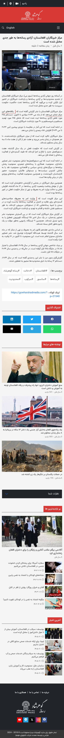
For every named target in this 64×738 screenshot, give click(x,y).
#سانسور (41, 279)
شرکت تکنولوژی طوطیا (23, 735)
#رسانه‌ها (54, 279)
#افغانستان (41, 271)
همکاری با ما (20, 692)
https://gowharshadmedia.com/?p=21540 (35, 294)
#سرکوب (28, 279)
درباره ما (45, 692)
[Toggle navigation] (58, 28)
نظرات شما (53, 494)
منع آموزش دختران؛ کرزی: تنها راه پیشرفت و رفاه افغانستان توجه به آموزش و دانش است (33, 387)
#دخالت (27, 271)
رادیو (24, 3)
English (11, 28)
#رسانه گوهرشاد (11, 271)
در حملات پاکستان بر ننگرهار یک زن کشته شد (41, 474)
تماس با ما (34, 692)
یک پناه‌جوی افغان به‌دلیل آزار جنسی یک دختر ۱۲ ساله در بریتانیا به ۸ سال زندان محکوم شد (32, 431)
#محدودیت (14, 279)
